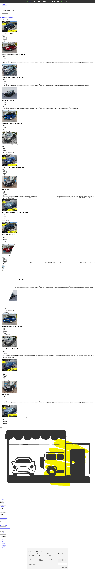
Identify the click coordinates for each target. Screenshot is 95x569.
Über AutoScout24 (31, 555)
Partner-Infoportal (51, 559)
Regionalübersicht (41, 560)
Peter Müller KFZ (2, 499)
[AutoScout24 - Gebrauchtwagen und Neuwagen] (29, 1)
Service (38, 553)
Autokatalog (40, 559)
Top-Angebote (2, 17)
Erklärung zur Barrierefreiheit (32, 564)
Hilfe (39, 555)
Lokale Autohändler (6, 17)
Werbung (30, 559)
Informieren (44, 1)
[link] (48, 31)
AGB (29, 560)
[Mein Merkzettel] (52, 2)
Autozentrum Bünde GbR (3, 513)
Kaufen (34, 1)
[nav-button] (0, 427)
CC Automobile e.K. (2, 506)
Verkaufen (38, 1)
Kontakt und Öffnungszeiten (3, 503)
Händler (48, 553)
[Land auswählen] (62, 1)
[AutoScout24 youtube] (60, 560)
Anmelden (58, 1)
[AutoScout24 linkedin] (65, 560)
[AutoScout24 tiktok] (62, 560)
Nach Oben (66, 549)
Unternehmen (29, 553)
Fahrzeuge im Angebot (3, 512)
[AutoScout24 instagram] (63, 560)
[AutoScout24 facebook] (58, 560)
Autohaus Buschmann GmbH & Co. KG (5, 528)
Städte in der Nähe (11, 17)
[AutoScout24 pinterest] (60, 561)
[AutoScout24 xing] (58, 561)
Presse (30, 556)
